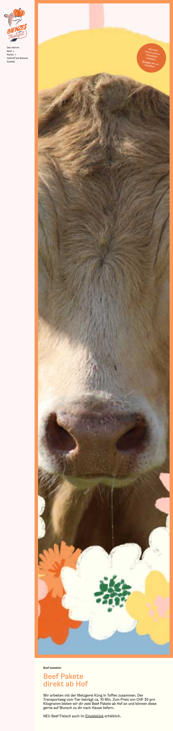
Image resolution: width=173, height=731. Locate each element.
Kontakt (11, 61)
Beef (9, 51)
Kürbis (10, 54)
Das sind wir (13, 47)
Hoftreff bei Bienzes (17, 58)
